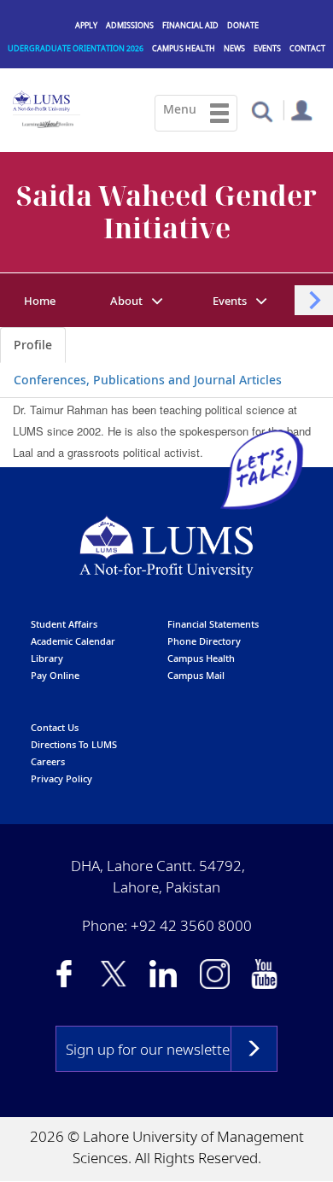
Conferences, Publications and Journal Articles (148, 380)
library (47, 658)
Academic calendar (73, 641)
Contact (307, 48)
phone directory (204, 641)
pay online (55, 675)
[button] (262, 110)
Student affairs (64, 623)
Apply (86, 25)
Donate (243, 25)
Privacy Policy (61, 778)
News (234, 48)
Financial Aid (190, 25)
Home (40, 300)
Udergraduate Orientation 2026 (75, 48)
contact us (55, 727)
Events (267, 48)
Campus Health (183, 48)
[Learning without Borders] (46, 121)
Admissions (130, 25)
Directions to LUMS (74, 744)
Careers (48, 761)
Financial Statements (213, 623)
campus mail (196, 675)
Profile (33, 344)
